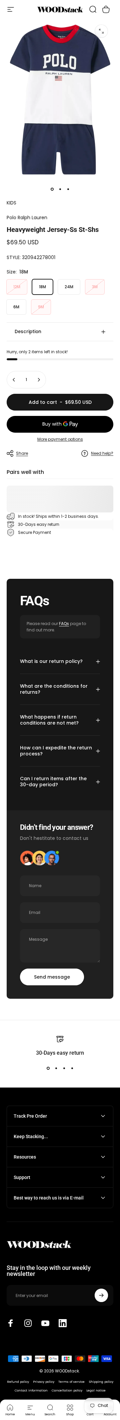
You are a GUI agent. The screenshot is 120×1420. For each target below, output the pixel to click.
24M (69, 287)
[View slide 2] (56, 1068)
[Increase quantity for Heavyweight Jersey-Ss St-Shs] (39, 379)
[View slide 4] (72, 1068)
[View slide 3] (64, 1068)
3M (95, 287)
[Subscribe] (101, 1295)
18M (42, 287)
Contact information (31, 1390)
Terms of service (71, 1381)
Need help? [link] (102, 453)
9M (41, 307)
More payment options (60, 439)
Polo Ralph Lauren (27, 217)
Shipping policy (101, 1381)
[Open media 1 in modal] (101, 31)
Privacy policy (43, 1381)
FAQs (64, 623)
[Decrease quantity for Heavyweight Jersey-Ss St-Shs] (14, 379)
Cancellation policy (67, 1390)
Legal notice (96, 1390)
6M (16, 307)
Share (22, 453)
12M (16, 287)
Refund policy (18, 1381)
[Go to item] (52, 189)
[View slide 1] (48, 1068)
